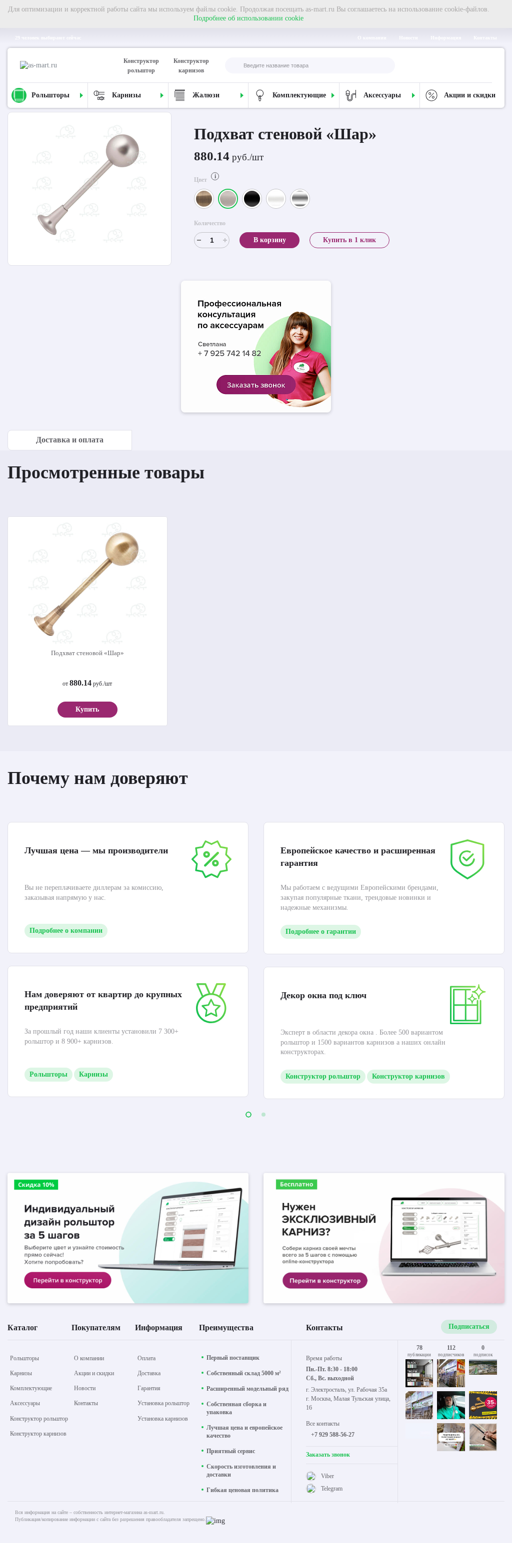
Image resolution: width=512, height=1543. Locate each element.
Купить (87, 709)
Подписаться (469, 1326)
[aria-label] (256, 348)
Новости (408, 37)
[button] (249, 1115)
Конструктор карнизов (191, 65)
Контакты (485, 37)
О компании (372, 37)
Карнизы (93, 1074)
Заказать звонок (328, 1454)
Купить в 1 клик (349, 240)
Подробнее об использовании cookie (249, 18)
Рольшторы (49, 1074)
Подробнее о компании (66, 930)
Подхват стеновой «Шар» (87, 653)
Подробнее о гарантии (321, 931)
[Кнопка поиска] (233, 66)
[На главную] (62, 65)
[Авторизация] (484, 65)
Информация (445, 37)
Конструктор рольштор (141, 65)
